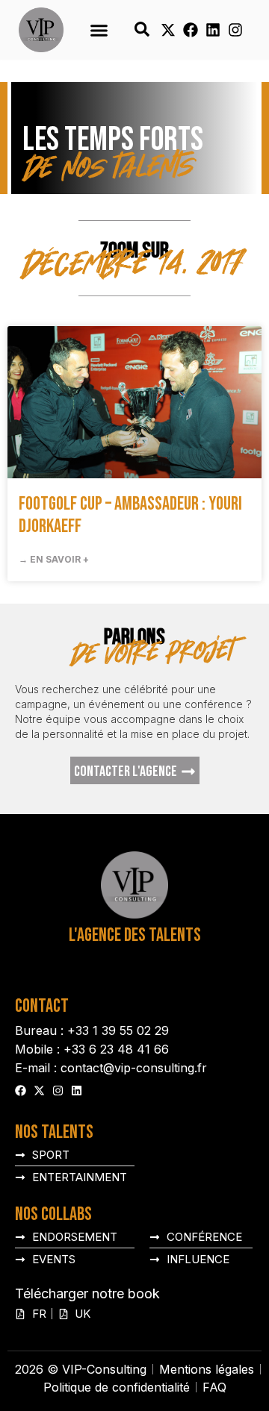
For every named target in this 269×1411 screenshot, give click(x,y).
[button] (98, 30)
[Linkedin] (212, 29)
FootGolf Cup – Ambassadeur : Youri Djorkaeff (130, 515)
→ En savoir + (54, 559)
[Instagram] (235, 29)
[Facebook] (190, 29)
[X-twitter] (168, 29)
